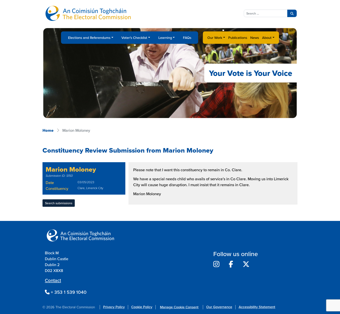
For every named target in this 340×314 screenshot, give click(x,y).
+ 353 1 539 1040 (68, 292)
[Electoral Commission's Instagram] (216, 264)
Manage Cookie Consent (179, 307)
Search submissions (58, 203)
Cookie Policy (141, 306)
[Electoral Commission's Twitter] (246, 264)
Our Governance (219, 306)
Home (48, 130)
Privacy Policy (114, 306)
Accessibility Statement (257, 306)
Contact (53, 280)
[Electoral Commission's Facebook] (231, 264)
